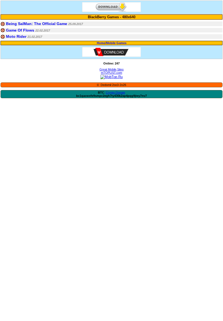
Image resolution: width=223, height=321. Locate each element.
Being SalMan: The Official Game (36, 23)
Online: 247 (111, 63)
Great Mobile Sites (112, 69)
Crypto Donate (115, 92)
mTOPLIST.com (111, 72)
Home (101, 43)
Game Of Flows (20, 30)
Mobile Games (116, 43)
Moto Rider (16, 36)
